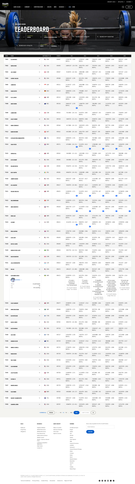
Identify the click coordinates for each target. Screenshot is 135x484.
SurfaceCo (72, 447)
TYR (71, 465)
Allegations (23, 431)
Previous (51, 412)
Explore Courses (57, 433)
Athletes (49, 7)
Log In (129, 7)
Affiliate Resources (41, 431)
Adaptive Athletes (41, 427)
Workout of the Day (57, 429)
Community (27, 7)
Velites (71, 431)
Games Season (17, 7)
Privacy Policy (35, 480)
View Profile (18, 279)
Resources (61, 7)
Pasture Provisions (74, 443)
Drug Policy (23, 429)
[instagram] (105, 481)
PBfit (71, 441)
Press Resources (41, 433)
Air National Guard (74, 427)
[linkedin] (111, 481)
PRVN (71, 451)
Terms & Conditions (25, 480)
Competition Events (38, 7)
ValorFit (71, 463)
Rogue (71, 429)
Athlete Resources (41, 429)
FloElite (71, 467)
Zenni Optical (73, 439)
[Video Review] (77, 108)
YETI (71, 433)
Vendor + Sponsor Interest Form (43, 440)
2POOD (71, 435)
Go (93, 412)
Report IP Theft (68, 480)
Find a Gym (56, 431)
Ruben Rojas (73, 468)
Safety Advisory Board (42, 435)
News (55, 7)
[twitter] (102, 481)
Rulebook (23, 427)
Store (72, 7)
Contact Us (39, 448)
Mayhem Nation (73, 459)
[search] (123, 7)
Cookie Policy (44, 480)
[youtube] (108, 481)
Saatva (71, 437)
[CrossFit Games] (5, 5)
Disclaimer (52, 480)
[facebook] (99, 481)
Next (77, 412)
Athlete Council (40, 437)
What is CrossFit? (57, 427)
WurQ (71, 457)
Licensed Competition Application (42, 443)
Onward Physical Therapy (76, 449)
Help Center (40, 446)
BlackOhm (72, 461)
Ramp (71, 455)
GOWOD (72, 445)
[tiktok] (113, 481)
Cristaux (72, 453)
